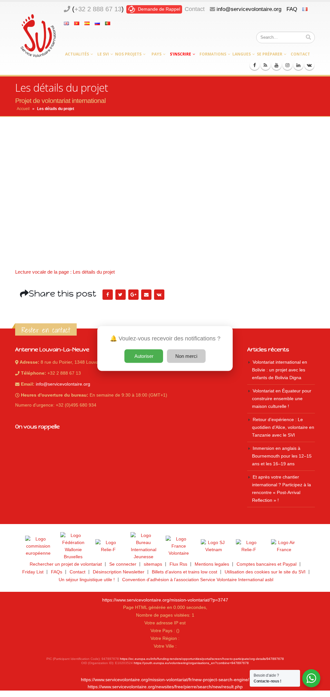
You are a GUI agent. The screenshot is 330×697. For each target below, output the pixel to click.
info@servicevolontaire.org (249, 9)
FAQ (291, 9)
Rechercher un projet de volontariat (66, 564)
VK (159, 294)
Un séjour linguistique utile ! (87, 579)
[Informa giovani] (249, 546)
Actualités (77, 54)
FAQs (56, 572)
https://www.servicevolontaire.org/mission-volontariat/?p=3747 (165, 600)
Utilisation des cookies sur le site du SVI (265, 572)
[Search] (308, 37)
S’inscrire (180, 54)
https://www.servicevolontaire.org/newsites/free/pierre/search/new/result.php (165, 686)
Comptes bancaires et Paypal (266, 564)
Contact (195, 9)
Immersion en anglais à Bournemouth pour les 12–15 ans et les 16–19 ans (282, 456)
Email (146, 294)
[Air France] (284, 546)
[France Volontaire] (178, 546)
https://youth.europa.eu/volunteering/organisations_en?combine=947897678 (191, 663)
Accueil (23, 108)
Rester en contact (46, 330)
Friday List (33, 572)
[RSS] (265, 65)
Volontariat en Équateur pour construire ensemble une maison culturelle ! (281, 399)
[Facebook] (254, 65)
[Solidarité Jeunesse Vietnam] (214, 546)
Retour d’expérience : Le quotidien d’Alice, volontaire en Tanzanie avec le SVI (283, 427)
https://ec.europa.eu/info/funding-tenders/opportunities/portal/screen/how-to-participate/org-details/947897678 (202, 659)
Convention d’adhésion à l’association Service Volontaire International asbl (197, 579)
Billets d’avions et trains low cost (184, 572)
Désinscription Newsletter (118, 572)
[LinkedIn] (298, 65)
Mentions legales (212, 564)
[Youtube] (276, 65)
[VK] (309, 65)
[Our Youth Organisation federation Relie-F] (108, 546)
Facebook (107, 294)
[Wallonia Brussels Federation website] (73, 546)
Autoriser (143, 356)
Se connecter (122, 564)
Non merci (186, 356)
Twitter (120, 294)
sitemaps (153, 564)
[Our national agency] (143, 546)
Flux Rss (178, 564)
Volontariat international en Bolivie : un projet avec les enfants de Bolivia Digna (279, 370)
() (98, 9)
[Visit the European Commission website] (38, 546)
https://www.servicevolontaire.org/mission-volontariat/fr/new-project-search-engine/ (165, 679)
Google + (133, 294)
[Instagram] (287, 65)
